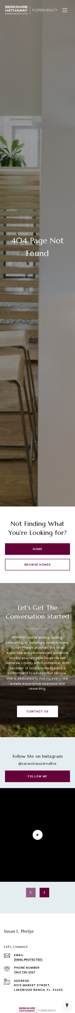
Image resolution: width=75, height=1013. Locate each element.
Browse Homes (37, 564)
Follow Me (37, 776)
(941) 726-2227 (24, 972)
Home (37, 549)
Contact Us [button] (37, 711)
